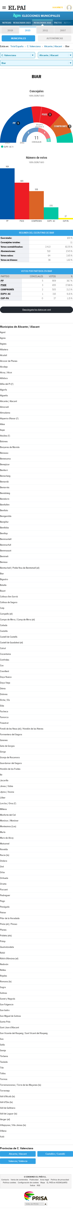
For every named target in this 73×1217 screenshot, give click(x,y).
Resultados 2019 (42, 23)
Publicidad (34, 1180)
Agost (2, 332)
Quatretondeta (7, 947)
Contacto (5, 1180)
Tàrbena (4, 1056)
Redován (4, 964)
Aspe (2, 430)
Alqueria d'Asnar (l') (9, 418)
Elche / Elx (5, 700)
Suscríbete (57, 7)
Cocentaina (5, 654)
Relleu (3, 970)
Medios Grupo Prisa (36, 1204)
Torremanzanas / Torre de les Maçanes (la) (20, 1085)
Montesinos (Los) (8, 826)
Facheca (4, 711)
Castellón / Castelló (55, 1153)
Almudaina (5, 412)
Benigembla (5, 516)
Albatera (4, 349)
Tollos (3, 1073)
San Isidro (5, 1010)
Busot (2, 591)
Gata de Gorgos (7, 746)
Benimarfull (5, 545)
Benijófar (4, 522)
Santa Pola (5, 1021)
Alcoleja (4, 367)
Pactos (58, 23)
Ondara (3, 861)
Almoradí (4, 407)
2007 (63, 30)
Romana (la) (6, 981)
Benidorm (4, 499)
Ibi (1, 774)
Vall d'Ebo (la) (6, 1102)
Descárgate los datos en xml (36, 309)
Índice (32, 1185)
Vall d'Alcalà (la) (7, 1096)
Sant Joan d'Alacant (9, 1027)
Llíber (2, 797)
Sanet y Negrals (7, 998)
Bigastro (4, 579)
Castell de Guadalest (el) (11, 642)
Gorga (3, 751)
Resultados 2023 (22, 23)
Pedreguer (5, 895)
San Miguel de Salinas (10, 1016)
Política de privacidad (60, 1180)
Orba (2, 872)
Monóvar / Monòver (9, 820)
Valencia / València (17, 1161)
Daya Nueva (6, 677)
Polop (2, 941)
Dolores (3, 694)
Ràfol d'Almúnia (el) (9, 958)
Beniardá (4, 481)
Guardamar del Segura (11, 763)
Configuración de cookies (28, 1183)
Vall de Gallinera (7, 1108)
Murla (2, 832)
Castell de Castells (8, 637)
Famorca (4, 717)
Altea (2, 424)
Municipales (18, 38)
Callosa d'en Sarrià (9, 596)
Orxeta (3, 884)
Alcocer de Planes (8, 361)
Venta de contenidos (19, 1180)
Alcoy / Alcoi (6, 372)
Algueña (4, 395)
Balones (4, 441)
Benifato (4, 510)
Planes (3, 930)
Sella (2, 1044)
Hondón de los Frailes (10, 769)
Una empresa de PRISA (35, 1196)
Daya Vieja (5, 682)
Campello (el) (6, 614)
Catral (3, 648)
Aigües (3, 344)
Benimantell (5, 539)
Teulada (4, 1062)
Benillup (4, 533)
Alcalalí (3, 355)
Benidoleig (5, 493)
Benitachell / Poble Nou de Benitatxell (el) (19, 568)
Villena (3, 1131)
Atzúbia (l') (5, 435)
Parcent (4, 889)
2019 (10, 30)
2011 (45, 30)
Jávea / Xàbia (6, 786)
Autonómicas (55, 38)
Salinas (3, 993)
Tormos (3, 1079)
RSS (38, 1185)
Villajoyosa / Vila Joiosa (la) (13, 1125)
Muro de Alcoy (7, 838)
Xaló (2, 1136)
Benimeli (4, 556)
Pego (2, 901)
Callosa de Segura (8, 602)
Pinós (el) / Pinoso (8, 924)
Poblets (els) (6, 935)
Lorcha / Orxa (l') (8, 803)
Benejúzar (5, 464)
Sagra (3, 987)
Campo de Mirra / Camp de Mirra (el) (17, 619)
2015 (27, 30)
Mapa (42, 1183)
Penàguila (5, 907)
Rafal (2, 953)
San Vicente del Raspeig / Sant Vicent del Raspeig (24, 1033)
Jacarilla (4, 780)
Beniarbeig (5, 476)
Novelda (4, 849)
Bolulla (3, 585)
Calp (2, 608)
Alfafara (4, 378)
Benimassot (5, 550)
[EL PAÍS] (16, 7)
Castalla (4, 631)
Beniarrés (4, 487)
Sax (2, 1039)
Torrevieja (5, 1090)
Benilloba (4, 527)
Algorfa (3, 389)
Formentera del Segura (11, 734)
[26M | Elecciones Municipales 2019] (36, 15)
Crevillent (4, 671)
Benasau (4, 453)
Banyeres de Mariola (10, 447)
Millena (3, 809)
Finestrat (4, 723)
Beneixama (5, 458)
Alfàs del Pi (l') (6, 384)
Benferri (4, 470)
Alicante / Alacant (8, 401)
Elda (2, 705)
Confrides (4, 660)
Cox (2, 665)
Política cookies (9, 1183)
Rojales (3, 976)
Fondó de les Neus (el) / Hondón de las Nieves (21, 728)
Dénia (3, 688)
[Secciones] (4, 7)
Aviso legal (44, 1180)
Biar (2, 573)
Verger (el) (5, 1119)
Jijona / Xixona (7, 792)
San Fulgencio (6, 1004)
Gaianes (4, 740)
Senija (3, 1050)
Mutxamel (4, 843)
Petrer (3, 912)
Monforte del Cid (8, 815)
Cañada (3, 625)
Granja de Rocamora (10, 757)
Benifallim (5, 504)
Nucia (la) (4, 855)
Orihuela (4, 878)
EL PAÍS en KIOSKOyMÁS (57, 1183)
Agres (3, 338)
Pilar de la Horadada (10, 918)
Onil (2, 866)
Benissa (3, 562)
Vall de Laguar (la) (8, 1113)
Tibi (2, 1067)
